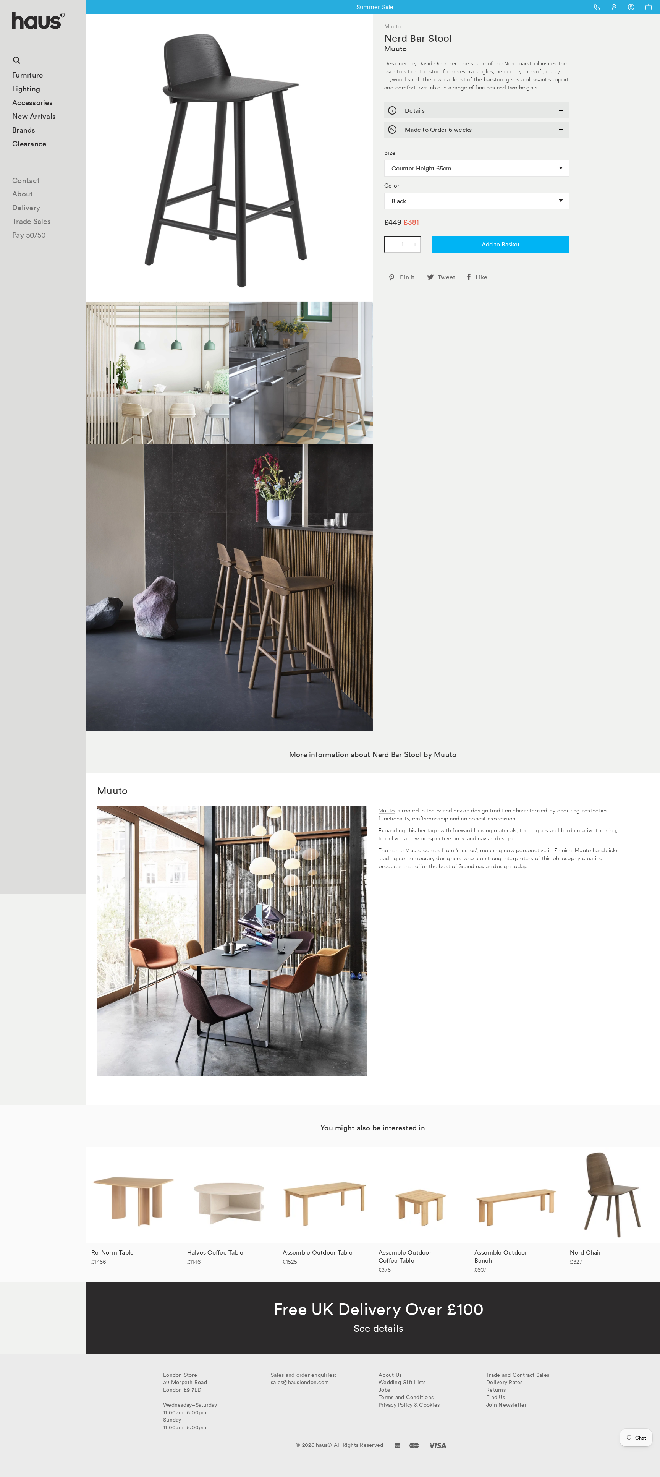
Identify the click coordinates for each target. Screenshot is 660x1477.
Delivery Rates (504, 1382)
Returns (496, 1389)
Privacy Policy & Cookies (409, 1404)
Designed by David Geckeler (420, 62)
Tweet (446, 277)
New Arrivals (34, 116)
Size (389, 152)
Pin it (407, 277)
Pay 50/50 (29, 235)
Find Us (495, 1397)
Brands (24, 130)
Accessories (32, 102)
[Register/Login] (614, 7)
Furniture (27, 74)
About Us (390, 1375)
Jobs (384, 1389)
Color (392, 185)
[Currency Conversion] (631, 7)
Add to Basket (501, 244)
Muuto (395, 48)
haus (14, 38)
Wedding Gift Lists (402, 1382)
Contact (26, 180)
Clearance (29, 143)
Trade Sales (31, 221)
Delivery (26, 207)
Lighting (26, 88)
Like (481, 277)
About (22, 193)
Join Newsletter (506, 1404)
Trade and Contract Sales (517, 1375)
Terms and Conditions (406, 1397)
